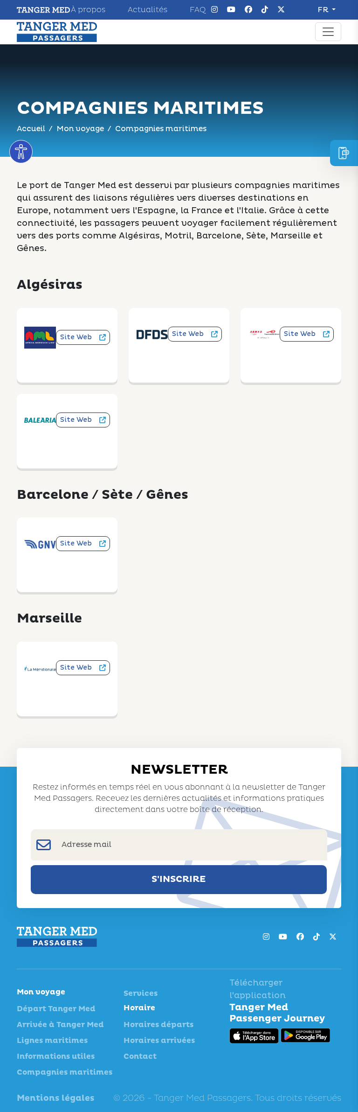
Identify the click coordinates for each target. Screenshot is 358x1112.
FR (323, 9)
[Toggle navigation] (328, 31)
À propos (88, 9)
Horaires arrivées (159, 1040)
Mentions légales (55, 1098)
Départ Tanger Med (56, 1009)
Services (141, 993)
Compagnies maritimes (64, 1072)
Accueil (31, 128)
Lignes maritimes (52, 1040)
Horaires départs (158, 1024)
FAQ (198, 9)
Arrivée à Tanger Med (60, 1024)
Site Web (76, 337)
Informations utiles (56, 1056)
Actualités (147, 9)
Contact (140, 1056)
